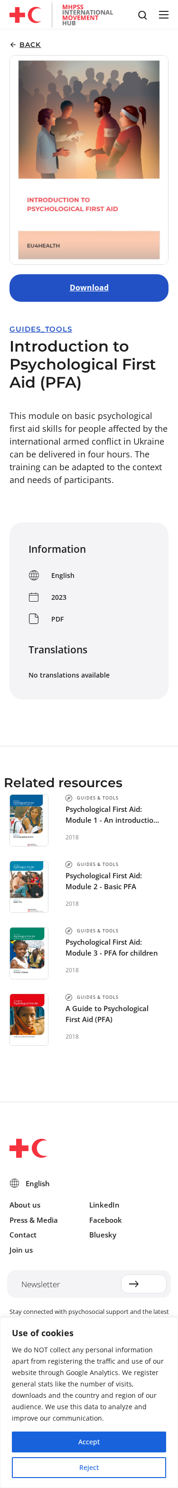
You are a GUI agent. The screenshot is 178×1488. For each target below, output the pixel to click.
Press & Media (33, 1220)
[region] (89, 1402)
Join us (21, 1250)
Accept (89, 1441)
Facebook (105, 1220)
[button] (163, 14)
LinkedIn (104, 1204)
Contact (23, 1234)
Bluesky (102, 1234)
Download (89, 287)
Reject (89, 1467)
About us (24, 1204)
